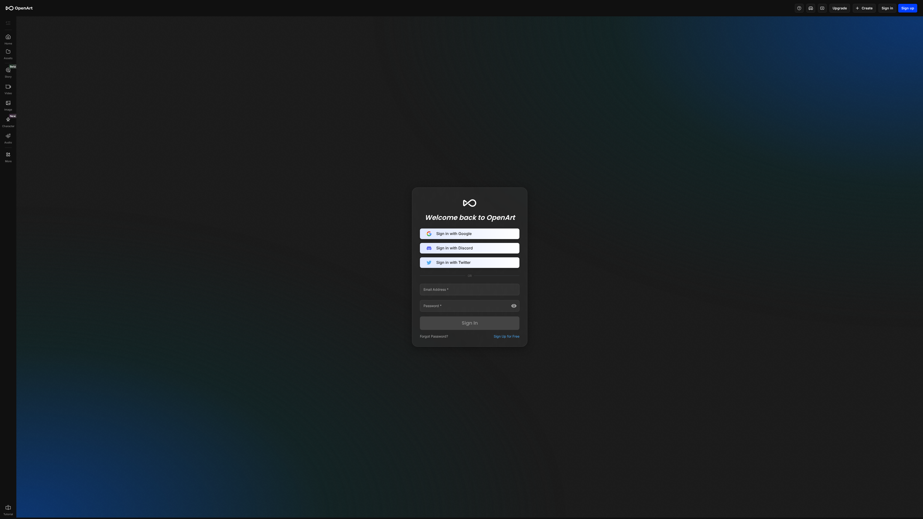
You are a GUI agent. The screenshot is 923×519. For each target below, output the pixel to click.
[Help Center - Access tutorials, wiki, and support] (799, 8)
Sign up (907, 8)
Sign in (887, 8)
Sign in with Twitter (453, 262)
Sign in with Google (454, 233)
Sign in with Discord (454, 248)
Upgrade (840, 8)
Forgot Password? (434, 336)
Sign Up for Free (506, 336)
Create (867, 8)
